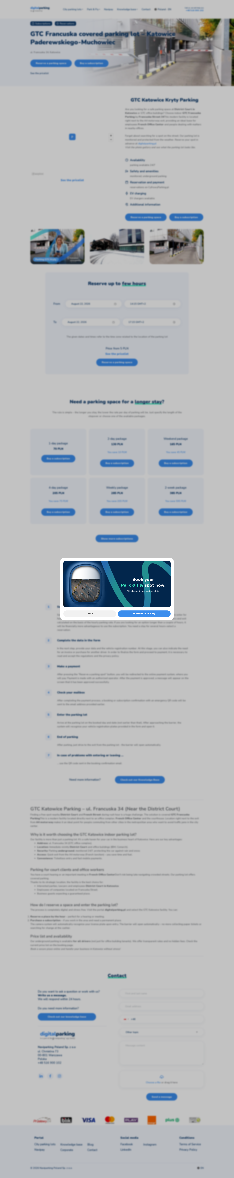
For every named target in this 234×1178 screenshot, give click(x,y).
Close (90, 613)
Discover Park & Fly (144, 613)
